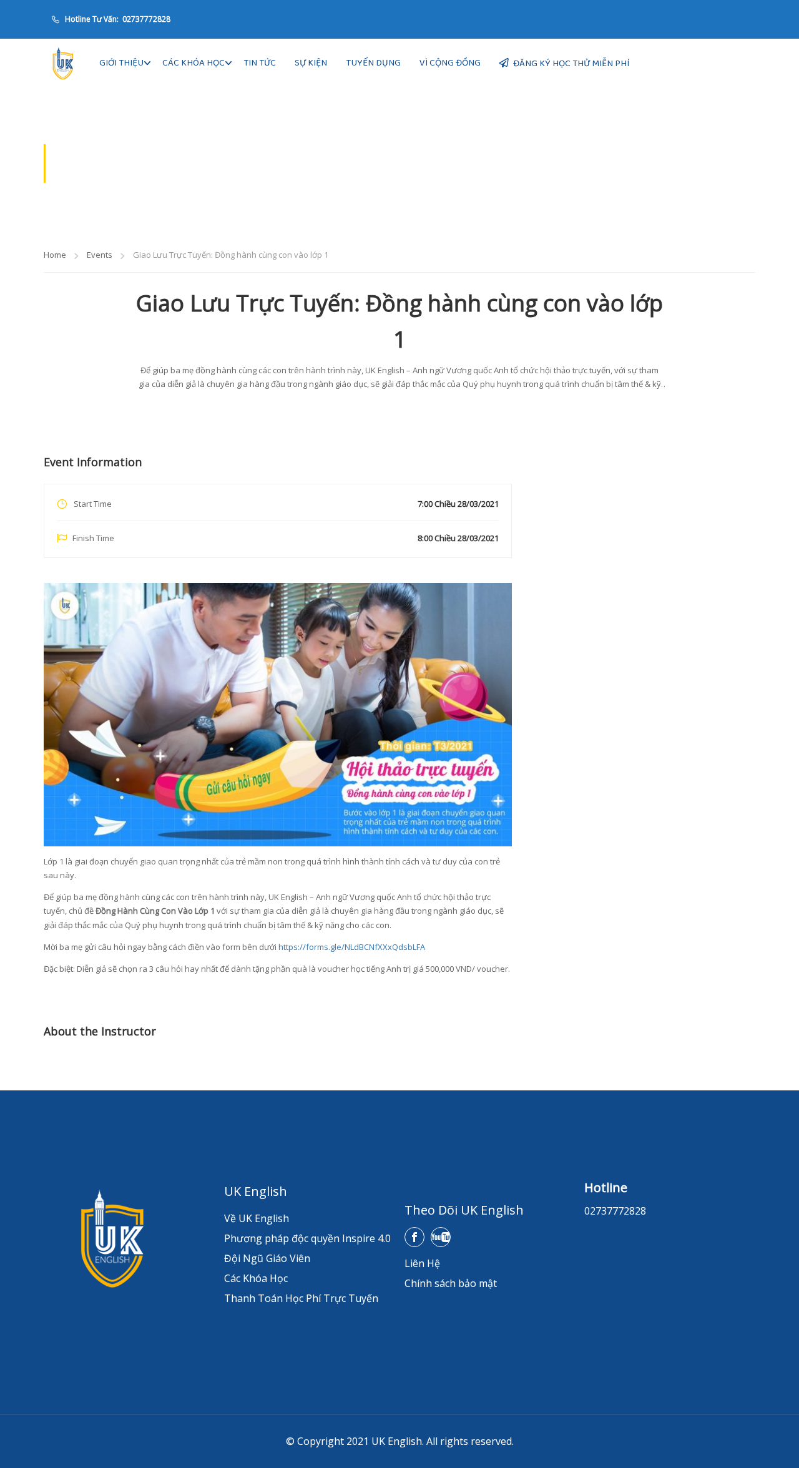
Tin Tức (259, 63)
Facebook (414, 1237)
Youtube (441, 1237)
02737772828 (145, 19)
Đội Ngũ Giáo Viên (267, 1258)
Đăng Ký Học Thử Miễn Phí (571, 64)
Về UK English (256, 1218)
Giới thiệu (121, 63)
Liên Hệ (422, 1263)
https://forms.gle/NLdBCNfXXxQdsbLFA (351, 946)
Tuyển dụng (373, 63)
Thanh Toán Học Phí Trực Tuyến (301, 1298)
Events (99, 254)
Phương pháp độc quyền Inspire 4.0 (307, 1238)
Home (55, 254)
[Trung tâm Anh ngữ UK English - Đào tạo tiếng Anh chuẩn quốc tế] (62, 63)
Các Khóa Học (193, 63)
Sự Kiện (311, 63)
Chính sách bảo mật (450, 1283)
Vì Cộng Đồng (450, 63)
